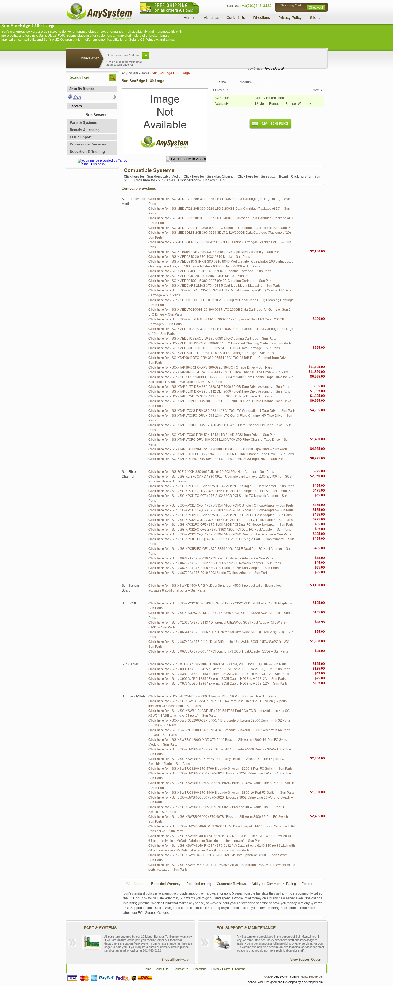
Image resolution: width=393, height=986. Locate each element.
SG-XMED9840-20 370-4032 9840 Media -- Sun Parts (199, 257)
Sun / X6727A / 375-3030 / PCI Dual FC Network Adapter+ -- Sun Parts (210, 558)
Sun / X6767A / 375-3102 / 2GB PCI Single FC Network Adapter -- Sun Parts (214, 563)
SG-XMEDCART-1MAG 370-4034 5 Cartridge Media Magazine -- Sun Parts (214, 285)
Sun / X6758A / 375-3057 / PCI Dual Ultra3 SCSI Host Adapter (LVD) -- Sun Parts (218, 651)
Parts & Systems (83, 123)
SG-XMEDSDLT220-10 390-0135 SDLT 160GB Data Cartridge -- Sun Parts (214, 348)
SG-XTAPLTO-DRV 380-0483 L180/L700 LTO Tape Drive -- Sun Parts (210, 396)
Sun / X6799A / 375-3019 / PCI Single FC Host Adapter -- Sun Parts (208, 573)
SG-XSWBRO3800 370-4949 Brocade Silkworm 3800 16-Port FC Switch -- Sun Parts (221, 793)
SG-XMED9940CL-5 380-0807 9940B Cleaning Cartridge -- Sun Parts (210, 281)
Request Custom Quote (301, 57)
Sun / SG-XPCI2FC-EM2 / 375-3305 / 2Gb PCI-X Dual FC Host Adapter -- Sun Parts (220, 515)
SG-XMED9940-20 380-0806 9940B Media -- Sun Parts (200, 276)
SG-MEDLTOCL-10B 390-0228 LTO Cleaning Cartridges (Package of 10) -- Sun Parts (221, 228)
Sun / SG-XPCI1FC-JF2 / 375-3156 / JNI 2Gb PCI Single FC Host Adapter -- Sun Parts (221, 491)
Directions (262, 17)
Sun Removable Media (152, 176)
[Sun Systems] (92, 99)
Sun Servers (96, 115)
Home (189, 17)
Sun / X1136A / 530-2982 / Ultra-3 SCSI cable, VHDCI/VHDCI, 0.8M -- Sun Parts (217, 664)
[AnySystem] (99, 20)
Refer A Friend (193, 57)
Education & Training (87, 151)
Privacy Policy (290, 17)
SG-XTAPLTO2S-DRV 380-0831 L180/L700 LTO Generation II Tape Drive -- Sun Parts (221, 411)
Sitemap (316, 17)
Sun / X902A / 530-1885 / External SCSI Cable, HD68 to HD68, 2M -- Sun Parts (217, 679)
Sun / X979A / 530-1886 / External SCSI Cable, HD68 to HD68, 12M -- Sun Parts (217, 683)
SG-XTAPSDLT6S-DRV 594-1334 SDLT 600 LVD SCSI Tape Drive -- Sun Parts (216, 459)
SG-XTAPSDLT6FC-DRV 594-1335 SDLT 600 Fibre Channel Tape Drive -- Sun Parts (221, 454)
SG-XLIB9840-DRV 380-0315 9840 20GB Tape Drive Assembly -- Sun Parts (214, 252)
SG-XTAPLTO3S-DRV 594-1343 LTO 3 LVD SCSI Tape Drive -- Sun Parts (212, 435)
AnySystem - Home (135, 73)
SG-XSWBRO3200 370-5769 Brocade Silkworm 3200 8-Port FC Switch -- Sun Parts (220, 768)
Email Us (164, 57)
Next (316, 90)
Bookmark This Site (228, 57)
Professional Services (88, 144)
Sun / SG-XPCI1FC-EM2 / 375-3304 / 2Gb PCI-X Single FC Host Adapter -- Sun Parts (221, 486)
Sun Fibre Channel (209, 176)
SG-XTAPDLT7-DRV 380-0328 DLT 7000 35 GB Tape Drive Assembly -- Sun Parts (219, 387)
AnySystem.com (285, 976)
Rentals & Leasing (85, 130)
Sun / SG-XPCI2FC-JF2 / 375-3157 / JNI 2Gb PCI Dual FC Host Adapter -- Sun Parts (220, 520)
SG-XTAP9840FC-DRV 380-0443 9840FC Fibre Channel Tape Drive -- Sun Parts (218, 372)
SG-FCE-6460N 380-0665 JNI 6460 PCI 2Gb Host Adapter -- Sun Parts (211, 472)
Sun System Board (263, 176)
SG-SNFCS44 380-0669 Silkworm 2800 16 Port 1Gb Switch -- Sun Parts (212, 696)
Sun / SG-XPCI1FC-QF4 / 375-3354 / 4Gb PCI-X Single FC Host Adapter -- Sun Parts (221, 505)
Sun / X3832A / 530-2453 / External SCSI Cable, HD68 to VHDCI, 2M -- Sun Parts (218, 674)
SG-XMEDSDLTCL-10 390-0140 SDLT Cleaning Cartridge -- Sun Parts (211, 353)
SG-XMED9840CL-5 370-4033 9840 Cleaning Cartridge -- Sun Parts (209, 271)
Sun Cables (154, 180)
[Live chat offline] (263, 57)
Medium (246, 82)
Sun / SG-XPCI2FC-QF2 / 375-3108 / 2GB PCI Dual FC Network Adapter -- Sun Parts (221, 525)
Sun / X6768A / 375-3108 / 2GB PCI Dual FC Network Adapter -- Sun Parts (213, 568)
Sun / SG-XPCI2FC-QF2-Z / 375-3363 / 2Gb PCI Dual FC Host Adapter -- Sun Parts (219, 529)
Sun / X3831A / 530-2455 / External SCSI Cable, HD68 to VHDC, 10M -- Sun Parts (219, 669)
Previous (221, 90)
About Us (211, 17)
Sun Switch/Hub (201, 180)
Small (223, 82)
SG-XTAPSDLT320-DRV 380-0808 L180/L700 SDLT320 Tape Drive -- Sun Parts (217, 449)
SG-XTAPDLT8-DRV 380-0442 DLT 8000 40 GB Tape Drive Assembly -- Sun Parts (219, 391)
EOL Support (80, 137)
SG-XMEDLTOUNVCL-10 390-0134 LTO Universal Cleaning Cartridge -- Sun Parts (219, 343)
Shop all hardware (175, 959)
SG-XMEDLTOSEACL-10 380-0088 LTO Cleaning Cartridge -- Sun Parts (212, 338)
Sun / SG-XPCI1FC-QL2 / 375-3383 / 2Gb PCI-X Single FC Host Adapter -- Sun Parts (221, 510)
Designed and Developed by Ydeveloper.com (293, 982)
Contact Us (236, 17)
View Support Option (305, 959)
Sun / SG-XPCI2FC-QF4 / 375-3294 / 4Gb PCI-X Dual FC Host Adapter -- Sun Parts (219, 534)
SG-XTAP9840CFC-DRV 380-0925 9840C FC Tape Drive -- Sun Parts (210, 367)
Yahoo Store (256, 982)
